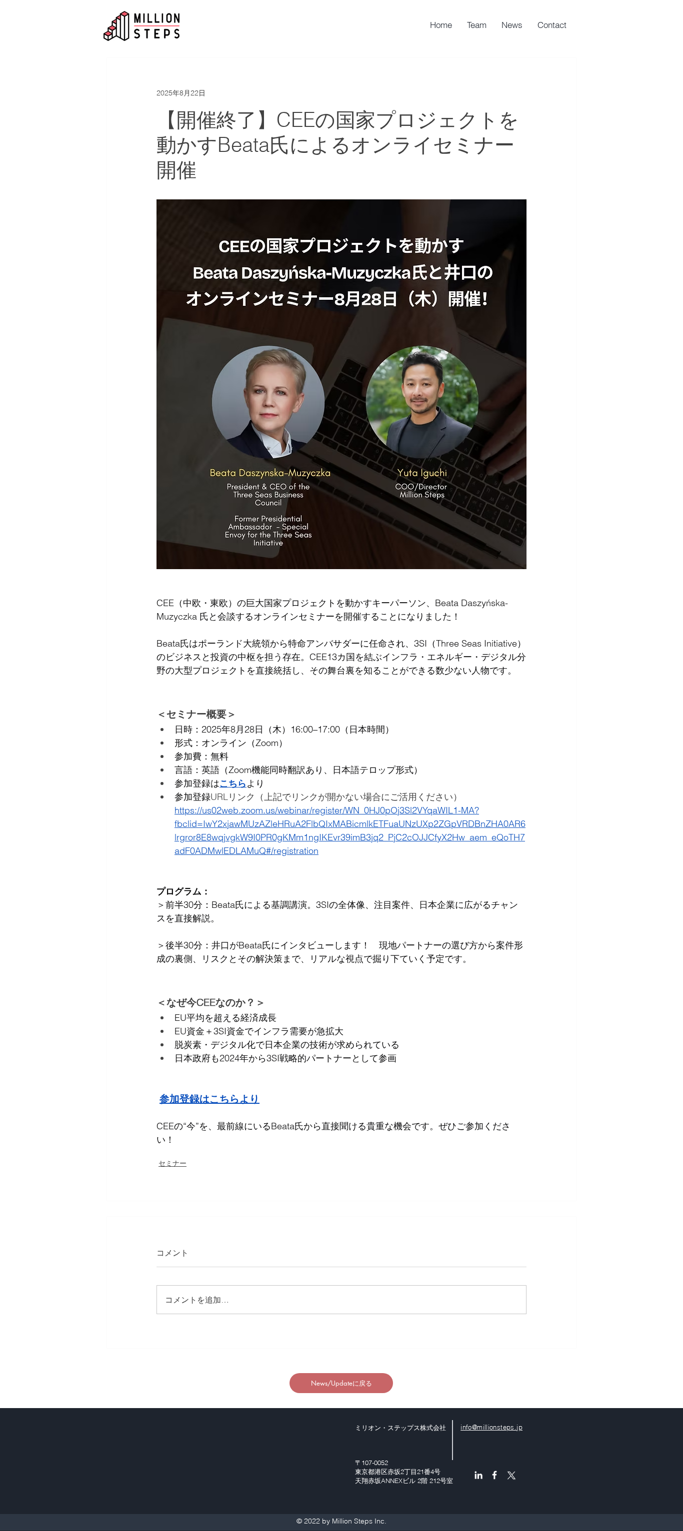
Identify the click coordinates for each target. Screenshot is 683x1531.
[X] (510, 1475)
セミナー (172, 1163)
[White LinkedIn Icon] (478, 1475)
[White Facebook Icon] (494, 1475)
